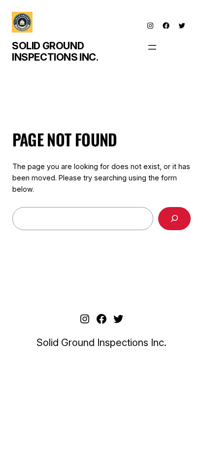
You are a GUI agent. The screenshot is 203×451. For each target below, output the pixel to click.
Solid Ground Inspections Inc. (55, 51)
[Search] (174, 218)
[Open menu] (152, 47)
